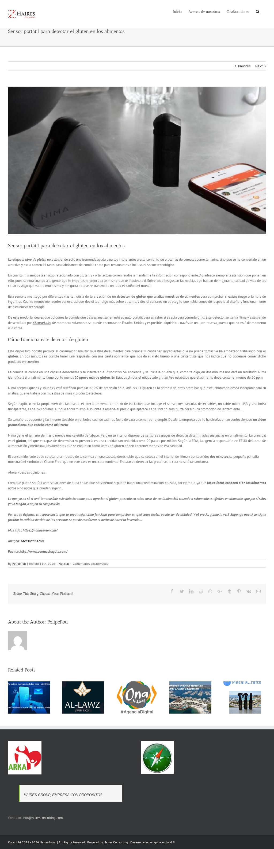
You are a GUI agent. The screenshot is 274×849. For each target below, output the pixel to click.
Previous (244, 66)
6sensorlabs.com (32, 541)
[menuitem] (177, 11)
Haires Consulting (116, 842)
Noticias (64, 564)
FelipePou (19, 564)
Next (258, 66)
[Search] (257, 11)
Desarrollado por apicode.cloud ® (152, 842)
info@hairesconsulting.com (42, 817)
